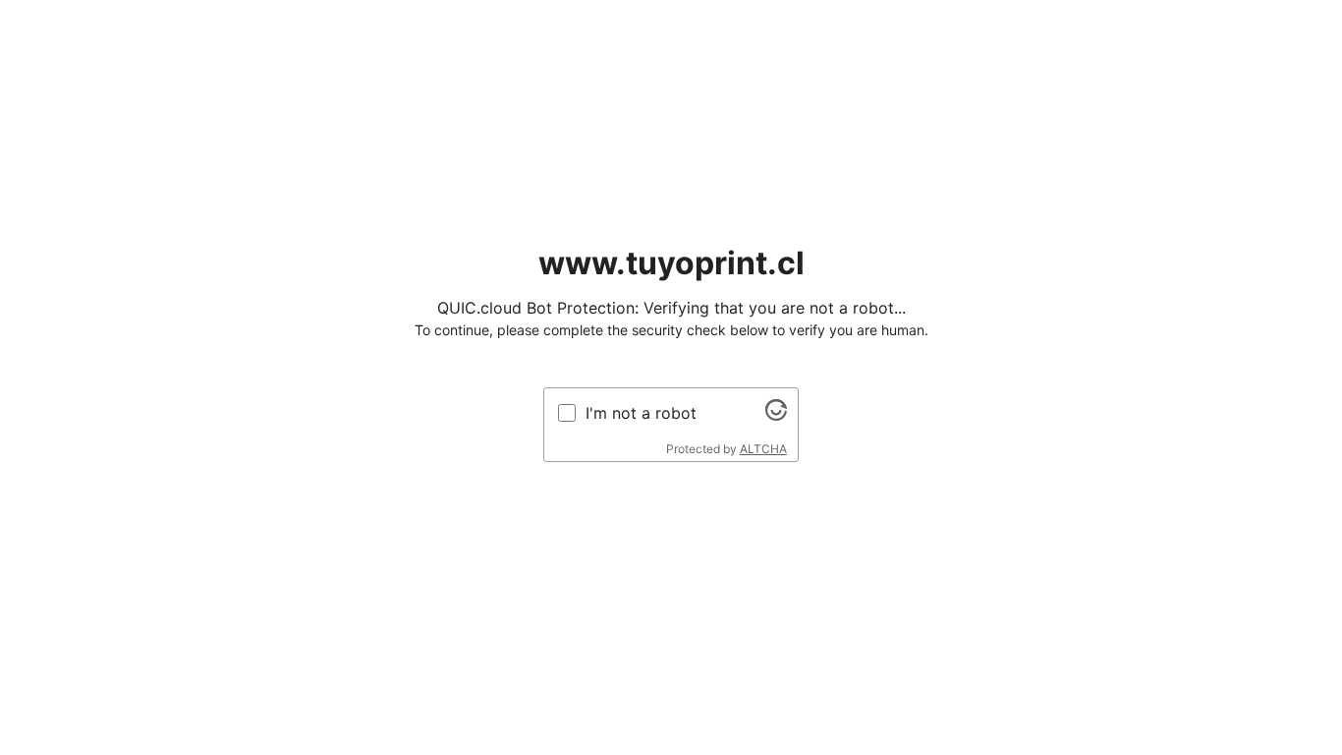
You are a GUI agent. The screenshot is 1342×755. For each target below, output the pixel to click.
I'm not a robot (641, 413)
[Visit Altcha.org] (776, 415)
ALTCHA (763, 448)
